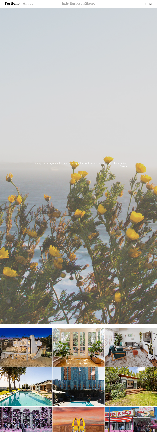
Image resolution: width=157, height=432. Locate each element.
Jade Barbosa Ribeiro (78, 4)
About (28, 4)
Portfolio (12, 4)
